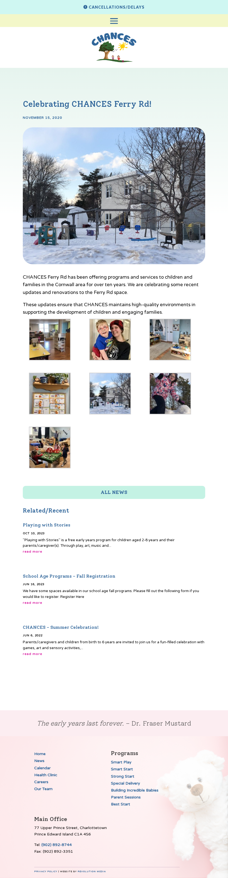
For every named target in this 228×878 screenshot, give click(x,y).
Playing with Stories (46, 525)
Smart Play (121, 762)
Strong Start (122, 776)
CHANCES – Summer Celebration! (61, 627)
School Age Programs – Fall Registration (69, 576)
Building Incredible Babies (134, 790)
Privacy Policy (45, 871)
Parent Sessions (126, 797)
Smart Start (122, 769)
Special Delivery (125, 783)
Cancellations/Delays (117, 7)
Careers (41, 782)
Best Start (120, 804)
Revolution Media (92, 871)
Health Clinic (45, 775)
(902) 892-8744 (56, 844)
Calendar (42, 768)
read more (32, 551)
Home (40, 753)
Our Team (43, 789)
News (39, 760)
